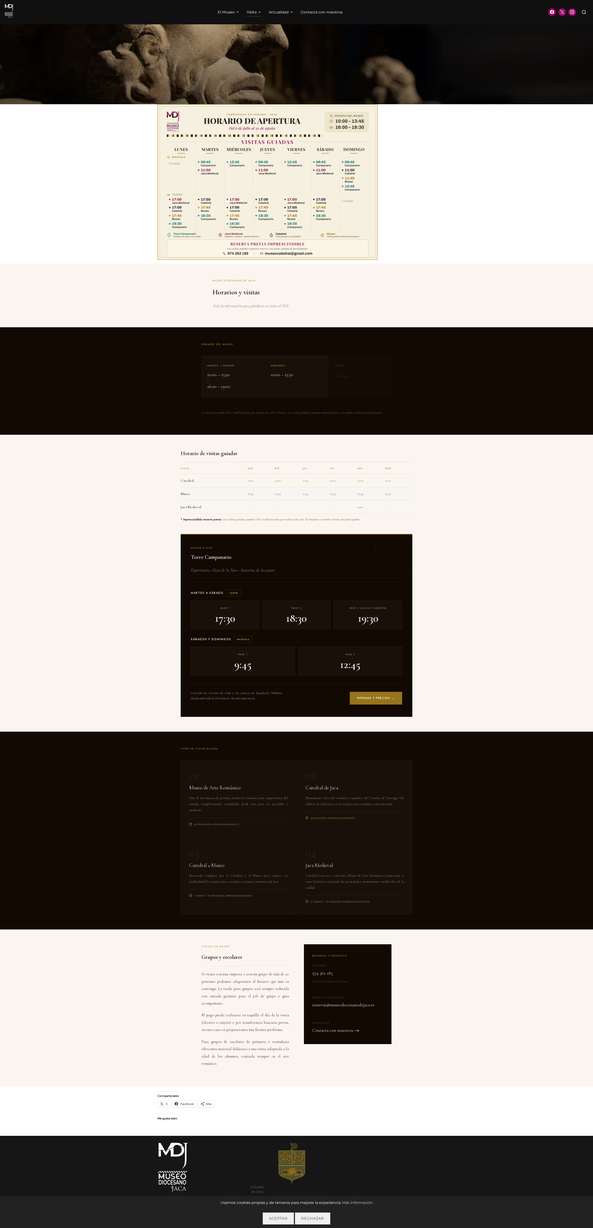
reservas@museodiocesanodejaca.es (343, 1005)
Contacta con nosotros (322, 12)
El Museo (226, 12)
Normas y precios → (376, 698)
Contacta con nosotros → (335, 1030)
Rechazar (312, 1218)
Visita (252, 12)
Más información (357, 1202)
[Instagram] (572, 12)
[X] (562, 12)
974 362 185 (322, 973)
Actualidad (279, 12)
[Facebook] (552, 12)
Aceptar (278, 1218)
